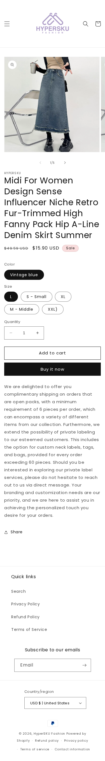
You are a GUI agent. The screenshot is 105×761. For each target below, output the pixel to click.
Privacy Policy (25, 604)
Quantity (12, 321)
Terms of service (34, 749)
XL (63, 296)
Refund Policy (25, 617)
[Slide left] (40, 162)
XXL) (53, 309)
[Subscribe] (84, 665)
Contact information (72, 749)
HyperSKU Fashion (49, 733)
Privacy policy (76, 740)
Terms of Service (29, 629)
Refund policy (47, 740)
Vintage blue (24, 275)
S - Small (36, 296)
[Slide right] (65, 162)
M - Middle (21, 309)
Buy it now (52, 369)
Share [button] (17, 532)
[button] (7, 24)
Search (18, 591)
